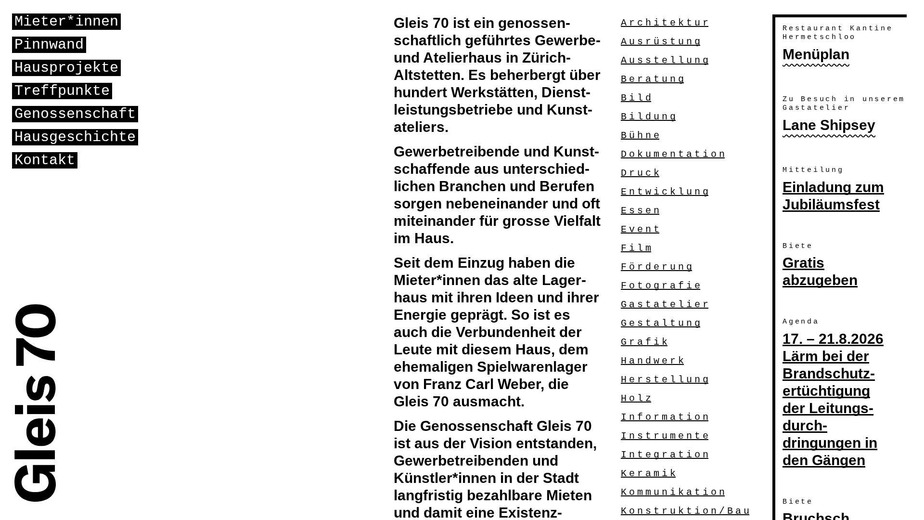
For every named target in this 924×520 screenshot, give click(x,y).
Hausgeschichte (75, 137)
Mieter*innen (66, 21)
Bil (636, 98)
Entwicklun (664, 191)
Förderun (656, 267)
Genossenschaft (75, 114)
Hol (636, 398)
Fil (636, 248)
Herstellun (664, 379)
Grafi (644, 342)
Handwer (652, 360)
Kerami (648, 473)
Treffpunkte (62, 91)
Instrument (664, 436)
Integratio (664, 454)
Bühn (640, 135)
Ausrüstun (660, 41)
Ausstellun (664, 60)
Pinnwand (49, 45)
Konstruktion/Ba (685, 511)
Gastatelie (664, 304)
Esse (640, 210)
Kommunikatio (673, 492)
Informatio (664, 417)
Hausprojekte (66, 68)
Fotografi (660, 285)
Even (640, 229)
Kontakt (44, 160)
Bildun (648, 116)
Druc (640, 173)
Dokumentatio (673, 154)
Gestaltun (660, 323)
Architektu (664, 22)
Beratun (652, 79)
